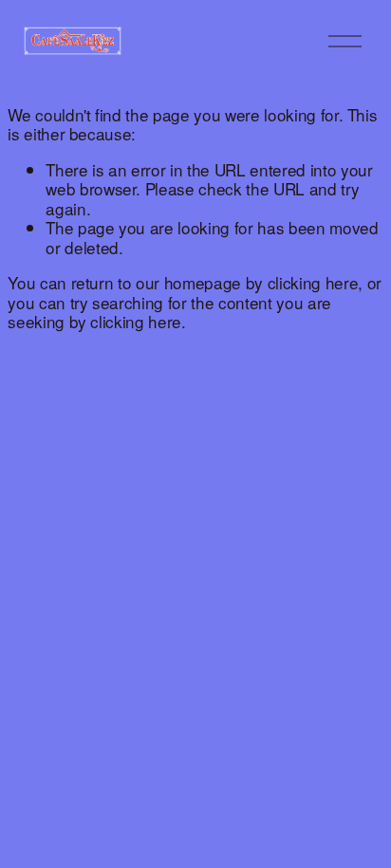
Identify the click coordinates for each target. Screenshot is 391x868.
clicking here (313, 282)
